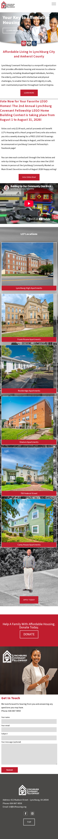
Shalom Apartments (29, 442)
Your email (5, 725)
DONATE (29, 634)
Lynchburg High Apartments (29, 288)
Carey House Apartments (29, 544)
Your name (5, 717)
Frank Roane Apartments (29, 339)
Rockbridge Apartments (29, 390)
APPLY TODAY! (29, 600)
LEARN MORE (12, 30)
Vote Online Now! (29, 177)
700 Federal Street (29, 493)
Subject (4, 733)
